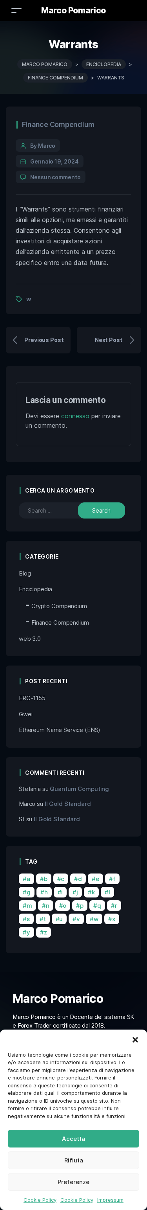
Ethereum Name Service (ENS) (59, 730)
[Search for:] (54, 510)
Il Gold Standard (68, 803)
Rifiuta (73, 1160)
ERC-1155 (32, 698)
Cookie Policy (40, 1200)
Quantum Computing (79, 789)
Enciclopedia (35, 589)
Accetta (73, 1138)
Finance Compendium (58, 124)
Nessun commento (55, 177)
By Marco (42, 145)
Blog (25, 573)
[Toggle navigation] (16, 10)
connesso (75, 416)
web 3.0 (30, 638)
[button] (135, 1039)
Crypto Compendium (59, 606)
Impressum (110, 1200)
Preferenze (73, 1182)
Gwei (25, 714)
